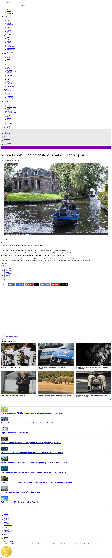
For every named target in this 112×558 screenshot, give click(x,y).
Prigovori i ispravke (5, 339)
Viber (7, 272)
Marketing (6, 529)
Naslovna (6, 9)
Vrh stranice (5, 511)
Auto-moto (6, 101)
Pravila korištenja (8, 530)
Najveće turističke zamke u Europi (15, 433)
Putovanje (6, 141)
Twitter (5, 538)
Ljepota (5, 137)
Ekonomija (6, 53)
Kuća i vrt (6, 140)
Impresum (6, 534)
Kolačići (6, 533)
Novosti (5, 16)
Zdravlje (6, 135)
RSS (5, 539)
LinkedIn (8, 277)
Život (5, 136)
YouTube (56, 284)
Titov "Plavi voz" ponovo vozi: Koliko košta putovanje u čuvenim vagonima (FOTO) (36, 482)
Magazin (6, 89)
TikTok (65, 284)
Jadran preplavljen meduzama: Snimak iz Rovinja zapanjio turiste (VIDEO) (33, 472)
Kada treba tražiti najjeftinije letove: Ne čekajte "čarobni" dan (28, 423)
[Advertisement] (46, 299)
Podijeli (4, 265)
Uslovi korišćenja (8, 531)
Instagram (30, 284)
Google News (46, 284)
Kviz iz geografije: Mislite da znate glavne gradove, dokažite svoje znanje (32, 413)
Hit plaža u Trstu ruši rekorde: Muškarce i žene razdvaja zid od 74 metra (32, 452)
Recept (5, 144)
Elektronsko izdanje (8, 541)
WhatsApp (8, 275)
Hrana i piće (7, 139)
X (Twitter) (9, 270)
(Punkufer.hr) (4, 263)
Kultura (5, 63)
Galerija (4, 333)
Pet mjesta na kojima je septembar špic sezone (20, 492)
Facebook (8, 268)
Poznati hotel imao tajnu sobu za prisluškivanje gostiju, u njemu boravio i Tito (34, 462)
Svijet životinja (7, 143)
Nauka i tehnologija (8, 111)
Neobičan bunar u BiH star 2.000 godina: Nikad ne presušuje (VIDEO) (31, 443)
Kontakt (6, 527)
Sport (5, 35)
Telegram (8, 273)
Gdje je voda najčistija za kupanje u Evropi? (20, 502)
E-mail (7, 280)
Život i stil (6, 74)
